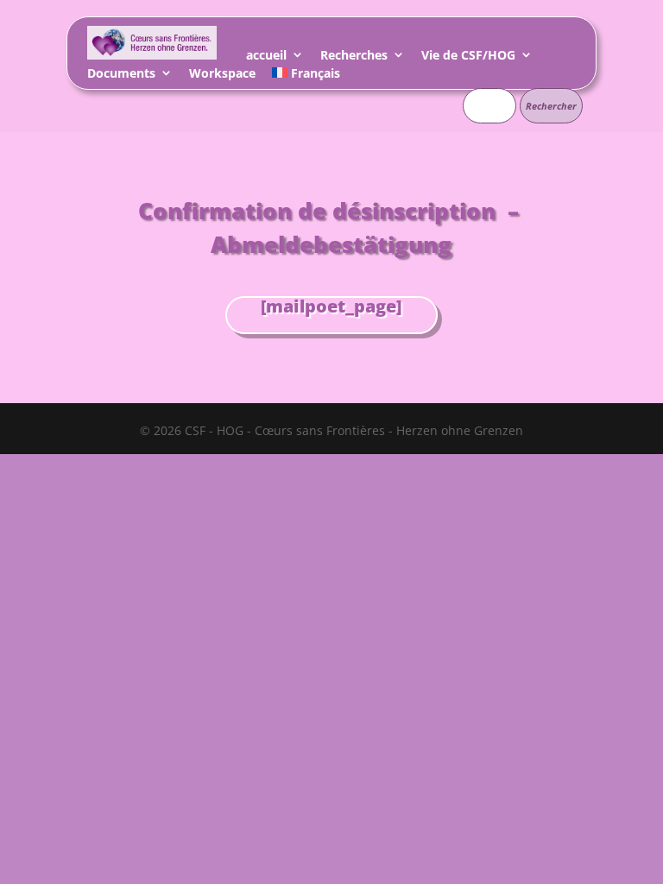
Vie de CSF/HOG (468, 57)
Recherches (354, 57)
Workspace (222, 75)
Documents (121, 75)
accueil (266, 57)
